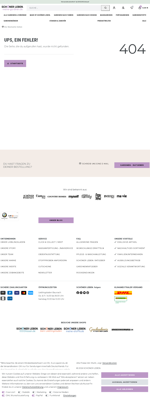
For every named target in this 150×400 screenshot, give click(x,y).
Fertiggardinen (122, 15)
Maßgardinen (106, 15)
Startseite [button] (16, 63)
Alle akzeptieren (125, 375)
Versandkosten (109, 363)
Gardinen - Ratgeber (132, 165)
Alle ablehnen (124, 389)
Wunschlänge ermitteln (90, 248)
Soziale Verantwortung (131, 267)
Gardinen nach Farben (63, 15)
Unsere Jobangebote (12, 273)
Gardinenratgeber (87, 267)
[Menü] (17, 213)
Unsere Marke (8, 260)
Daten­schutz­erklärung (32, 387)
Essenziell (10, 392)
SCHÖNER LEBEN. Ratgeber (90, 260)
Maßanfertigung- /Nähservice (55, 248)
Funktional (55, 395)
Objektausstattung (49, 254)
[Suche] (105, 8)
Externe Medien (61, 392)
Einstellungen (69, 395)
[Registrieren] (123, 8)
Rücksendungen (85, 273)
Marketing (41, 392)
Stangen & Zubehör (58, 21)
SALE (144, 21)
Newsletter (45, 273)
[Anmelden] (114, 8)
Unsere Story (8, 248)
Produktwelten (104, 21)
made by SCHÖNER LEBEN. (40, 15)
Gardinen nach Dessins (87, 15)
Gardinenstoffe (139, 15)
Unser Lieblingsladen (12, 242)
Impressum (62, 387)
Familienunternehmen (130, 254)
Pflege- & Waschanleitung (91, 254)
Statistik (26, 392)
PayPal (39, 395)
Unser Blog (56, 220)
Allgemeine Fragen (87, 242)
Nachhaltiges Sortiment (131, 248)
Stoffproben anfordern (52, 260)
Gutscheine (44, 267)
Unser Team (6, 254)
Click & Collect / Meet (50, 242)
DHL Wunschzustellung (17, 395)
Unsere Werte (8, 267)
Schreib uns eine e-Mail (95, 164)
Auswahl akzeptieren (124, 382)
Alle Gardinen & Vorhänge (15, 15)
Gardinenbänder (11, 21)
